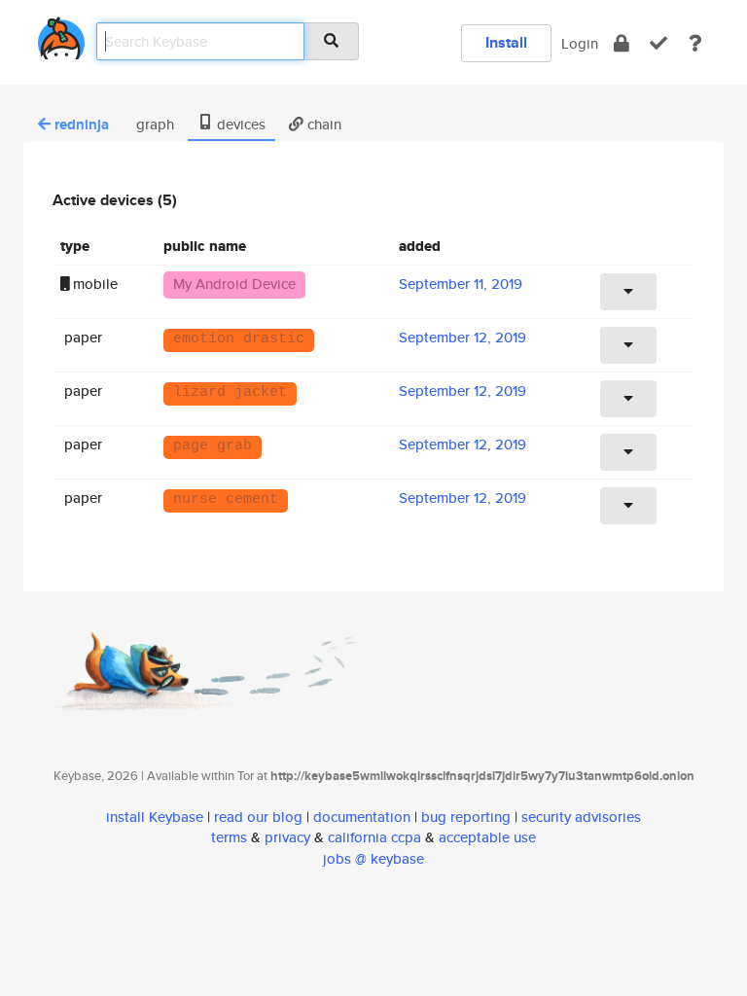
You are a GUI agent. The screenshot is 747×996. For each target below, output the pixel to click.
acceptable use (487, 837)
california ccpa (374, 837)
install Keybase (154, 816)
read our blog (258, 816)
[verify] (658, 43)
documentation (361, 816)
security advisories (581, 816)
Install (506, 42)
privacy (287, 837)
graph (153, 124)
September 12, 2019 (462, 337)
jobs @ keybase (373, 858)
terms (229, 837)
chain (322, 124)
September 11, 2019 (460, 283)
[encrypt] (621, 43)
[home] (61, 34)
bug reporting (466, 816)
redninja (81, 124)
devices (239, 124)
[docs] (695, 43)
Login (579, 43)
